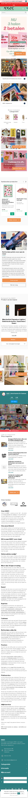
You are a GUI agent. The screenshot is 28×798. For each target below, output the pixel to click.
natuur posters (17, 656)
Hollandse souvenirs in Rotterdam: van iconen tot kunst (16, 463)
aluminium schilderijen (12, 597)
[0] (26, 8)
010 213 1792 (7, 756)
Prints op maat (14, 280)
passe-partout (14, 714)
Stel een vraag (14, 285)
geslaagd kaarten (12, 610)
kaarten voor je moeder (9, 612)
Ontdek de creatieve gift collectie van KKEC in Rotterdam (15, 476)
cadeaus (24, 622)
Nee (22, 793)
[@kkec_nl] (3, 394)
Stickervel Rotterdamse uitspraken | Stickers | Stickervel (8, 201)
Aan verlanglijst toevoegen (13, 344)
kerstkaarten (4, 610)
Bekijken (13, 339)
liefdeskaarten (18, 609)
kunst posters (10, 656)
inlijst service (20, 711)
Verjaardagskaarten (10, 609)
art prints (19, 599)
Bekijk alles (13, 492)
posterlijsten (4, 663)
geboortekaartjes (20, 612)
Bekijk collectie (13, 220)
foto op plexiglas (19, 687)
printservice (12, 684)
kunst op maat (6, 595)
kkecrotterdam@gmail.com (10, 760)
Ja (18, 793)
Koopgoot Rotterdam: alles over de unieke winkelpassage (17, 439)
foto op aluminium (10, 687)
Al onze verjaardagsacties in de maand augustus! (17, 453)
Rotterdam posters (12, 658)
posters (18, 648)
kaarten (11, 607)
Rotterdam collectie (5, 633)
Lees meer (10, 450)
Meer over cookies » (14, 795)
